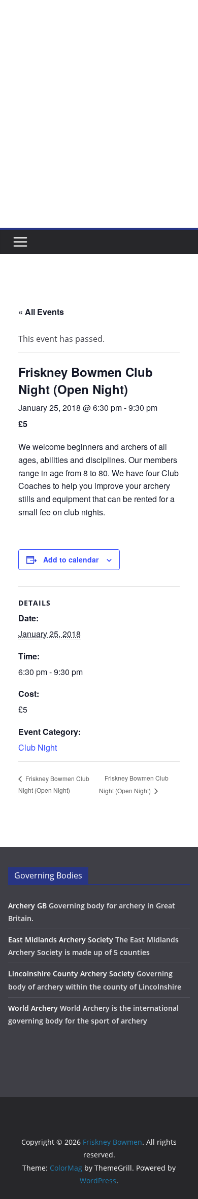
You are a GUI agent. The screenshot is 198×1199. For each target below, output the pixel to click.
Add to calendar (70, 559)
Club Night (37, 747)
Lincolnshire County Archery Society (71, 973)
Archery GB (27, 905)
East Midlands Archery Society (60, 939)
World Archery (33, 1008)
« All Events (41, 312)
